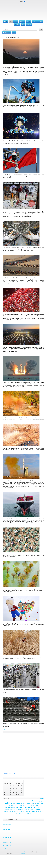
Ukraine (41, 809)
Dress (17, 803)
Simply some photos (16, 809)
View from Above (7, 811)
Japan (18, 805)
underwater (26, 813)
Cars (20, 801)
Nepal (21, 805)
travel (23, 813)
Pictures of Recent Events (14, 807)
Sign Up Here (7, 32)
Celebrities (24, 801)
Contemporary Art (40, 801)
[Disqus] (23, 755)
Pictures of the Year (29, 807)
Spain (29, 809)
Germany (37, 803)
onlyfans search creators (8, 832)
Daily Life (5, 729)
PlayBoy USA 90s (6, 829)
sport (19, 813)
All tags (42, 798)
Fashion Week (28, 803)
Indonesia (14, 805)
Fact (4, 37)
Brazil (13, 801)
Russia (41, 807)
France (33, 803)
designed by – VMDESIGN (23, 852)
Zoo (19, 811)
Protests (37, 807)
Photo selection (26, 805)
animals (23, 811)
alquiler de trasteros (7, 824)
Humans (41, 803)
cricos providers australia (8, 848)
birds (27, 811)
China (8, 729)
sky (16, 813)
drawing (30, 811)
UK (35, 809)
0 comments (21, 731)
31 (16, 785)
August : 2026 (13, 780)
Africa (5, 801)
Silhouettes (7, 809)
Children (30, 801)
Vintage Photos (15, 811)
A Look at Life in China (14, 37)
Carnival (17, 801)
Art (11, 801)
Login (14, 32)
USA (37, 809)
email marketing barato (7, 842)
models (33, 811)
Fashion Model (22, 803)
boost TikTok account (7, 845)
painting (41, 811)
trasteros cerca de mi (7, 840)
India (10, 805)
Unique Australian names (8, 834)
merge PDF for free (7, 837)
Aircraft (8, 801)
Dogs (14, 803)
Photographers (34, 805)
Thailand (32, 809)
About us (5, 851)
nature (37, 811)
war (30, 813)
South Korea (24, 809)
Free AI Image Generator (8, 826)
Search (41, 29)
